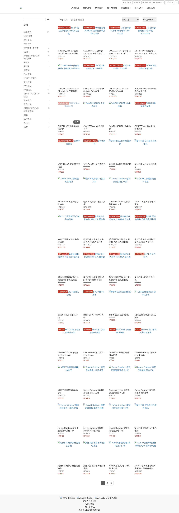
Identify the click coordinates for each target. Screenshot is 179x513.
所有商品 (75, 7)
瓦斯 (26, 126)
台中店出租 (112, 7)
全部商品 (63, 19)
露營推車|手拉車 (31, 47)
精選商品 (28, 32)
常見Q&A (139, 7)
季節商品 (28, 100)
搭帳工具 (28, 40)
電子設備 (28, 104)
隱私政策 (151, 7)
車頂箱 (27, 122)
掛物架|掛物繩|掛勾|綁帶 (32, 57)
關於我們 (125, 7)
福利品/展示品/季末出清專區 (31, 109)
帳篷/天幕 (28, 36)
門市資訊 (99, 7)
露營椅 (27, 70)
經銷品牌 (87, 7)
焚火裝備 (28, 82)
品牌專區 (28, 119)
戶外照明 (28, 85)
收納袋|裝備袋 (30, 78)
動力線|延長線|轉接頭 (32, 95)
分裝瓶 (27, 62)
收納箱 (27, 51)
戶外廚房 (28, 74)
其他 (26, 115)
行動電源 (28, 89)
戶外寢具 (28, 44)
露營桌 (27, 66)
